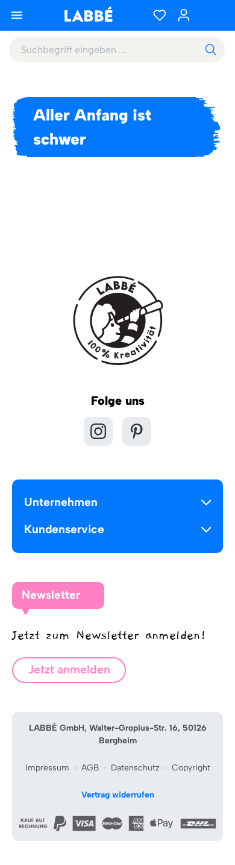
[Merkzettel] (160, 15)
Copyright (191, 768)
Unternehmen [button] (61, 502)
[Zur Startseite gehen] (87, 14)
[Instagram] (98, 431)
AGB (90, 768)
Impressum (47, 768)
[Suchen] (210, 49)
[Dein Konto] (184, 15)
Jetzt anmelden (69, 669)
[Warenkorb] (211, 15)
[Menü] (17, 15)
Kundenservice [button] (64, 529)
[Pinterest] (136, 431)
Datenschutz (135, 768)
